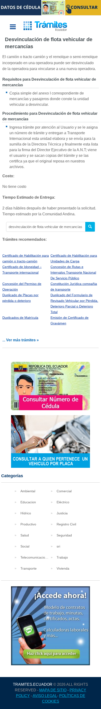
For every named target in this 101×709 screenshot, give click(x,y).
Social (24, 546)
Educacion (28, 502)
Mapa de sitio (52, 690)
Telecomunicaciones (35, 557)
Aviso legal (45, 696)
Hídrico (25, 513)
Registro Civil (66, 524)
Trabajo (62, 557)
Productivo (28, 524)
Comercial (64, 491)
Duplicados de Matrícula (20, 317)
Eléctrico (63, 502)
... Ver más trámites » (20, 340)
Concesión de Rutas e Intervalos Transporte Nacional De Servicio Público (73, 272)
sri (58, 546)
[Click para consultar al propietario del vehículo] (50, 467)
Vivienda (63, 568)
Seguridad (64, 535)
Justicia (62, 513)
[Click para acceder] (50, 664)
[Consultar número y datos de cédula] (50, 409)
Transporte (28, 568)
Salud (24, 535)
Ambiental (27, 491)
